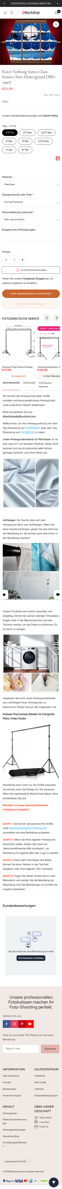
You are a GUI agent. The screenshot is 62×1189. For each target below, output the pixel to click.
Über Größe (40, 1082)
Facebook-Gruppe (12, 1095)
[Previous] (47, 317)
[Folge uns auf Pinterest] (22, 1024)
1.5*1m (10, 132)
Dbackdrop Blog (11, 1136)
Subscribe (50, 1048)
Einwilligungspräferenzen (15, 1144)
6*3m (25, 149)
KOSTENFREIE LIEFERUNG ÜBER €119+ (31, 3)
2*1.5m (27, 132)
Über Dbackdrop (11, 1076)
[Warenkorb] (56, 13)
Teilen (5, 101)
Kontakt (7, 1082)
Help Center (45, 1117)
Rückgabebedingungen (46, 1095)
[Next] (56, 317)
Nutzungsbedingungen (14, 1129)
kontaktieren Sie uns (14, 798)
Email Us (43, 1126)
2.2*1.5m (46, 132)
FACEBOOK (27, 432)
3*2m (25, 141)
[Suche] (11, 12)
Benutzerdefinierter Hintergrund (27, 828)
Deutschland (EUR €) (15, 1161)
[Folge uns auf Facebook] (7, 1024)
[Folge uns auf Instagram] (14, 1024)
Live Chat (44, 1122)
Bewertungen (9, 1089)
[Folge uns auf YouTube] (30, 1024)
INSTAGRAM (32, 427)
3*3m (9, 149)
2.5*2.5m (43, 141)
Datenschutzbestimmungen (15, 1121)
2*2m (9, 141)
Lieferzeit (39, 1089)
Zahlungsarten (10, 1113)
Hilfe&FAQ (39, 1076)
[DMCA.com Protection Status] (43, 1180)
